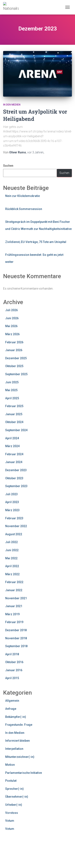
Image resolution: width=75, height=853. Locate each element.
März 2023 (12, 510)
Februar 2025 (14, 406)
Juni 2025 (12, 382)
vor (35, 152)
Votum (9, 820)
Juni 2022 (12, 550)
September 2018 (16, 646)
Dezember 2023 (16, 470)
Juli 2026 (11, 310)
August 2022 (13, 534)
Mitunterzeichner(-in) (19, 756)
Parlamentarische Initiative (23, 772)
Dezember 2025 (16, 358)
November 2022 (16, 526)
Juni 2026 (12, 318)
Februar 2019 (14, 622)
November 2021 (16, 598)
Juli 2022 (11, 542)
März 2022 (12, 574)
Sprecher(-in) (14, 788)
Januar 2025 (13, 414)
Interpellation (14, 748)
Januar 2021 (13, 606)
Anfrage (10, 708)
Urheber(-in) (13, 804)
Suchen (8, 165)
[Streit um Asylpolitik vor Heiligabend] (37, 74)
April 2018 (12, 654)
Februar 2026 (14, 342)
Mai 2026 (11, 326)
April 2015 (12, 678)
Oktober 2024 (14, 422)
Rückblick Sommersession (23, 209)
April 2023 (12, 502)
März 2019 (12, 614)
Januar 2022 (13, 590)
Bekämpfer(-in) (15, 716)
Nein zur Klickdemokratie (22, 196)
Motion (10, 764)
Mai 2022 (11, 558)
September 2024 (16, 430)
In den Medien (11, 104)
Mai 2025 (11, 390)
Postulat (10, 780)
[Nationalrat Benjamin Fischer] (12, 7)
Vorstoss (11, 812)
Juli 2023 (11, 494)
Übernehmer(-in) (16, 796)
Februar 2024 (14, 454)
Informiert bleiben (17, 740)
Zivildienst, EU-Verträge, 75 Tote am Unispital (35, 242)
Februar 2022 (14, 582)
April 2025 (12, 398)
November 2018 (16, 638)
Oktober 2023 (14, 478)
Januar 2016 (13, 670)
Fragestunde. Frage (18, 724)
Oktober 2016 (14, 662)
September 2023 (16, 486)
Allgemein (12, 700)
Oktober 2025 (14, 366)
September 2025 (16, 374)
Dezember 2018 (16, 630)
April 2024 (12, 438)
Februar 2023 (14, 518)
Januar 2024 (13, 462)
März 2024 (12, 446)
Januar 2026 (13, 350)
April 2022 (12, 566)
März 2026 (12, 334)
